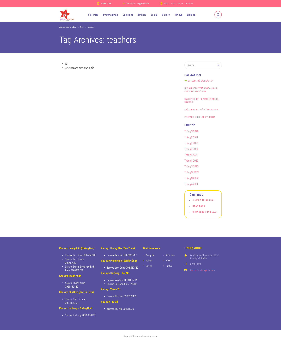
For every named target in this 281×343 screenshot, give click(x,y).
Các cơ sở (128, 14)
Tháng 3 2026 (191, 131)
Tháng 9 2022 (191, 178)
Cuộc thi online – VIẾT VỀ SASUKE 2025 (201, 109)
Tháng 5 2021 (191, 184)
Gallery (166, 14)
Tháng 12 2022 (191, 172)
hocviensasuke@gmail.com (138, 3)
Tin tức (178, 14)
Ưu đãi (153, 14)
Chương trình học (203, 200)
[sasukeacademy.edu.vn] (67, 14)
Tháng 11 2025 (191, 143)
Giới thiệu (93, 14)
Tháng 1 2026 (191, 137)
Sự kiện (142, 14)
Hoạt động (198, 206)
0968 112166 (106, 3)
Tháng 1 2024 (190, 154)
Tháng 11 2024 (191, 148)
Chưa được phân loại (204, 212)
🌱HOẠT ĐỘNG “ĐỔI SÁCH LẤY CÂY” (198, 81)
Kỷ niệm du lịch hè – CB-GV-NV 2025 (199, 117)
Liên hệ (191, 14)
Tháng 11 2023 (191, 160)
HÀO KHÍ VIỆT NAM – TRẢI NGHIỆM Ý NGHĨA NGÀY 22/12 (201, 100)
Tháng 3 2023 (191, 166)
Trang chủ (150, 255)
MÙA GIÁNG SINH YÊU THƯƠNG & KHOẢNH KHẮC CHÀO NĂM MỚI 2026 (201, 90)
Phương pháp (110, 14)
